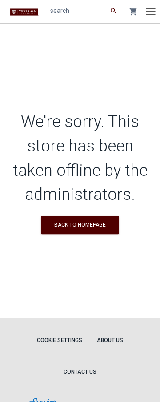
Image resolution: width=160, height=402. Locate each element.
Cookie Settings (59, 340)
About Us (110, 340)
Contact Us (80, 372)
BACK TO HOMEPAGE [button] (80, 225)
